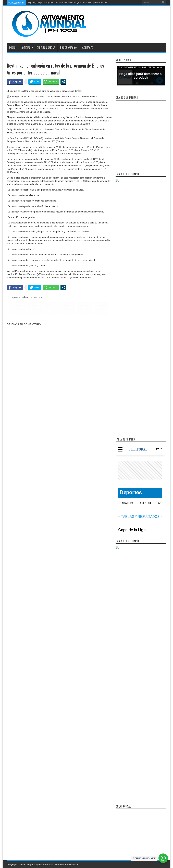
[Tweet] (34, 81)
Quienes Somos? (46, 48)
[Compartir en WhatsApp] (51, 81)
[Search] (163, 2)
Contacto (87, 48)
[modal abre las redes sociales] (63, 81)
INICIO (12, 48)
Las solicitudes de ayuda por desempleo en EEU (50, 2)
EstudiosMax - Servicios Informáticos (58, 864)
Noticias (25, 48)
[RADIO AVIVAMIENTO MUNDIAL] (46, 35)
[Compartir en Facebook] (15, 81)
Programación (68, 48)
